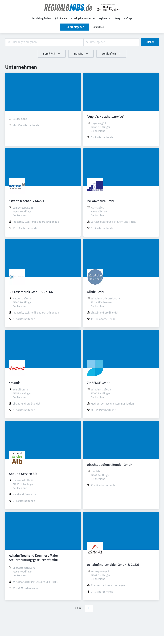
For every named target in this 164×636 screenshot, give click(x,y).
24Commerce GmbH (101, 201)
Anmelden (99, 27)
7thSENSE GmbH (99, 383)
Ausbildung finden (41, 18)
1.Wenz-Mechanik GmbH (26, 201)
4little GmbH (96, 292)
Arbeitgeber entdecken (83, 18)
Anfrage (128, 18)
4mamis (14, 383)
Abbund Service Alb (23, 474)
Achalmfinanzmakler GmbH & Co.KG (113, 565)
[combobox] (44, 42)
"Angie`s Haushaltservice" (105, 117)
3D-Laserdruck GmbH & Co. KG (31, 292)
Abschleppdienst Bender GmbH (110, 465)
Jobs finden (61, 18)
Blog (117, 18)
